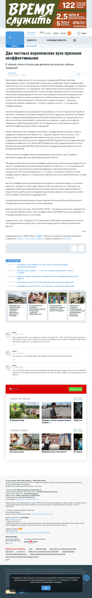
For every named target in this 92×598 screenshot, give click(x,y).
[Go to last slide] (6, 306)
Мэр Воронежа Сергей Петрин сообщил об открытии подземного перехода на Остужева (14, 311)
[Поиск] (82, 40)
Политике (56, 580)
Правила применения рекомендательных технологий (47, 554)
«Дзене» (40, 238)
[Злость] (47, 248)
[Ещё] (75, 40)
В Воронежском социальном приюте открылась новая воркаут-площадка (57, 308)
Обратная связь (41, 549)
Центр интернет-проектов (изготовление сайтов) (22, 557)
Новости (31, 40)
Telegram (19, 238)
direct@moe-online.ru (16, 519)
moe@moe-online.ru (33, 499)
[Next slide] (86, 306)
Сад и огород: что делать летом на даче (62, 549)
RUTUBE (41, 533)
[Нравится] (10, 248)
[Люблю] (25, 248)
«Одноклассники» (26, 533)
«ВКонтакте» (30, 238)
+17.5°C (47, 33)
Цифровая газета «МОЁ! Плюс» (16, 549)
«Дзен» (8, 533)
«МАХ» (39, 236)
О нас (31, 549)
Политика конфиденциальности (16, 554)
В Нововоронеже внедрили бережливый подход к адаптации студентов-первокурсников (37, 310)
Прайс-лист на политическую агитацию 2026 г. (43, 551)
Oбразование (31, 46)
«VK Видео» (66, 238)
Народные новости (56, 40)
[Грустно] (40, 248)
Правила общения (68, 551)
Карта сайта (10, 551)
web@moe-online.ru (21, 499)
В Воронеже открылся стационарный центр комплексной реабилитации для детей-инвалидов (77, 311)
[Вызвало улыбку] (18, 248)
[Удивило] (32, 248)
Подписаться (75, 389)
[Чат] (86, 577)
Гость (14, 332)
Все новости (21, 551)
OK (46, 588)
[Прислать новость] (69, 33)
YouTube (35, 533)
